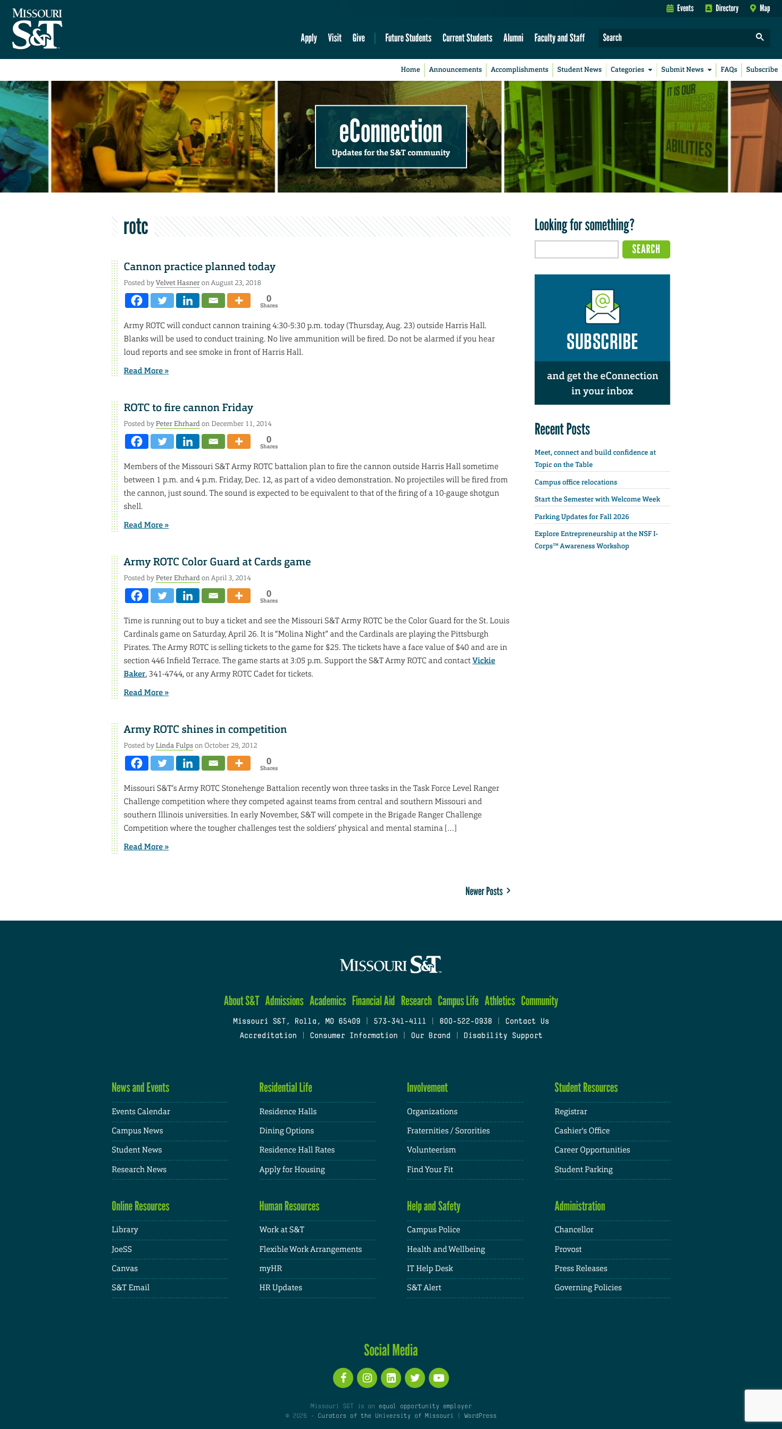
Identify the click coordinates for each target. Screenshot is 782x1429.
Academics (328, 1000)
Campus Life (458, 1000)
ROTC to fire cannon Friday (188, 408)
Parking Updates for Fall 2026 (582, 517)
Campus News (137, 1131)
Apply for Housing (292, 1170)
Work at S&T (282, 1230)
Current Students (468, 37)
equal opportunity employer (424, 1406)
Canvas (125, 1269)
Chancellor (574, 1230)
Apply (309, 37)
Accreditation (267, 1036)
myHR (271, 1269)
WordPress (480, 1416)
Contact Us (527, 1022)
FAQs (729, 69)
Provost (568, 1249)
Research (416, 1000)
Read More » (146, 370)
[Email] (213, 300)
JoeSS (122, 1249)
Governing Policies (588, 1288)
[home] (71, 29)
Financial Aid (373, 1000)
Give (359, 37)
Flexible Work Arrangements (311, 1249)
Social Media (391, 1349)
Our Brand (430, 1036)
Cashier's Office (582, 1131)
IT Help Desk (430, 1269)
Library (125, 1230)
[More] (239, 300)
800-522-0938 (465, 1022)
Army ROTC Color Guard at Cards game (217, 562)
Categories (627, 69)
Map (765, 8)
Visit (335, 37)
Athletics (500, 1000)
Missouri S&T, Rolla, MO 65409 (296, 1022)
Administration (580, 1206)
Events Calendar (141, 1112)
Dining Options (287, 1131)
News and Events (140, 1087)
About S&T (242, 1000)
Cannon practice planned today (200, 267)
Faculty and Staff (560, 37)
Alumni (513, 37)
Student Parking (584, 1170)
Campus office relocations (576, 482)
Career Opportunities (592, 1150)
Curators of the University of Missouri (385, 1416)
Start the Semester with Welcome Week (597, 499)
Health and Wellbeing (446, 1249)
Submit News (682, 69)
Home (410, 69)
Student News (580, 69)
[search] (760, 38)
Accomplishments (519, 69)
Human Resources (290, 1206)
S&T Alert (424, 1288)
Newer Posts (485, 891)
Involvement (427, 1087)
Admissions (284, 1000)
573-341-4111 (399, 1022)
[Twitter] (162, 300)
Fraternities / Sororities (448, 1131)
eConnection (391, 130)
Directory (727, 8)
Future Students (408, 37)
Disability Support (503, 1036)
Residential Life (286, 1087)
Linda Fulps (174, 745)
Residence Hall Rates (297, 1150)
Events (685, 8)
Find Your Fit (430, 1170)
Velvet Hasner (178, 282)
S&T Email (130, 1288)
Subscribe (762, 69)
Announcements (455, 69)
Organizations (432, 1112)
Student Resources (586, 1087)
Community (539, 1000)
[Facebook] (136, 300)
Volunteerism (431, 1150)
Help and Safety (434, 1206)
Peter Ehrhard (178, 423)
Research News (139, 1170)
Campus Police (433, 1230)
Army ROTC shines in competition (205, 730)
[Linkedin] (187, 300)
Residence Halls (288, 1112)
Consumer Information (353, 1036)
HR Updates (281, 1288)
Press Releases (581, 1269)
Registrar (571, 1112)
